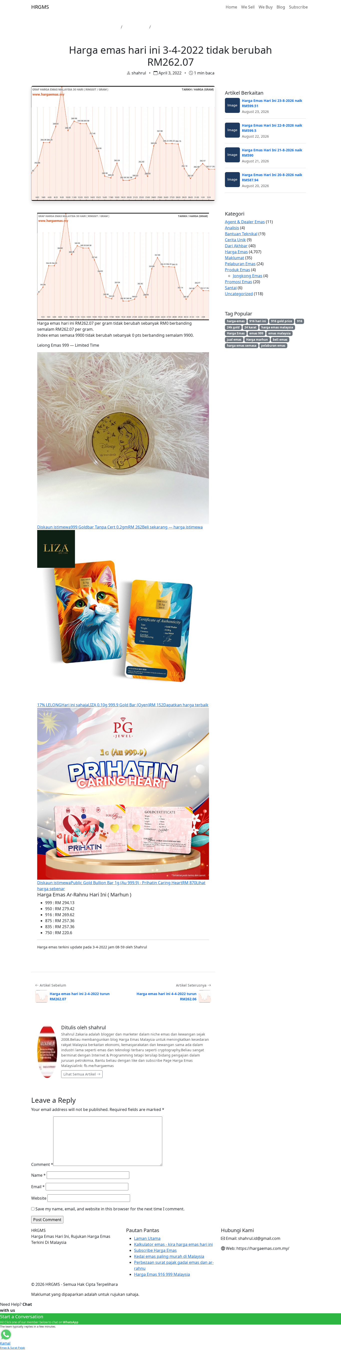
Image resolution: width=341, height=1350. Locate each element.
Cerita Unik (235, 240)
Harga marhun (257, 339)
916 (299, 321)
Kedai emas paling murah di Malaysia (169, 1256)
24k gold (233, 327)
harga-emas (236, 321)
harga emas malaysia (277, 327)
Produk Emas (237, 269)
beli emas (280, 339)
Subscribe (298, 7)
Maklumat (234, 258)
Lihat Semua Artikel (80, 1074)
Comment (42, 1164)
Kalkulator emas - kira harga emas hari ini (173, 1244)
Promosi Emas (238, 281)
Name (38, 1175)
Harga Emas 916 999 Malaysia (162, 1274)
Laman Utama (105, 27)
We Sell (248, 7)
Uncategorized (239, 293)
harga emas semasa (241, 345)
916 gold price (281, 321)
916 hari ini (257, 321)
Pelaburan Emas (240, 264)
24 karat (250, 327)
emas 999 (256, 333)
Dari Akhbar (236, 246)
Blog (281, 7)
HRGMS (40, 6)
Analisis (232, 228)
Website (38, 1198)
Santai (231, 287)
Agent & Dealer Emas (245, 222)
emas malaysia (279, 333)
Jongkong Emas (247, 275)
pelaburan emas (273, 345)
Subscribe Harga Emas (155, 1250)
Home (231, 7)
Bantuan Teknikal (241, 234)
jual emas (234, 339)
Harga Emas (135, 27)
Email (38, 1186)
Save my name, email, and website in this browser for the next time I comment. (109, 1209)
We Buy (266, 7)
